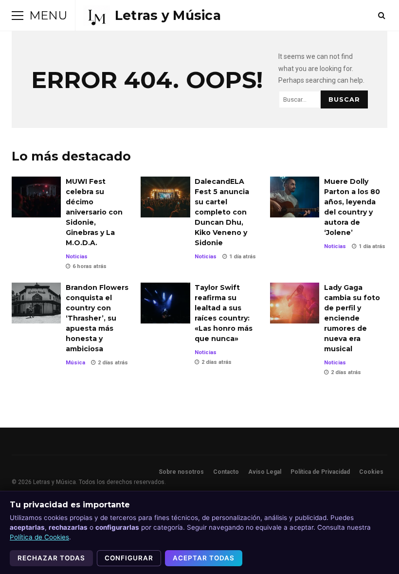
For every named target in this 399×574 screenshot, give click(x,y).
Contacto (226, 471)
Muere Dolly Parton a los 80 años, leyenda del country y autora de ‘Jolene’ (294, 197)
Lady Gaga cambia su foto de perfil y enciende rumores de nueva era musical (294, 303)
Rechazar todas (51, 558)
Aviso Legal (264, 471)
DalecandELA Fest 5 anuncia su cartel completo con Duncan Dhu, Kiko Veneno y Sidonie (165, 197)
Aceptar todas (204, 558)
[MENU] (17, 15)
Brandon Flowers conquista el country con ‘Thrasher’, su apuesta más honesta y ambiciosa (36, 303)
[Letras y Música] (152, 15)
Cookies (371, 471)
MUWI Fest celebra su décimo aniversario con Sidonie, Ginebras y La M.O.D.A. (36, 197)
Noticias (77, 256)
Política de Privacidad (320, 471)
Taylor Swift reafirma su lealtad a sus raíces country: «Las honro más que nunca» (165, 303)
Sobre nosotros (181, 471)
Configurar (129, 558)
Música (75, 362)
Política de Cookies (39, 537)
